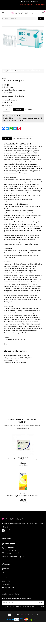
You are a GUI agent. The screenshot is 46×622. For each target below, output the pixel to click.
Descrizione (6, 138)
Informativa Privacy (8, 587)
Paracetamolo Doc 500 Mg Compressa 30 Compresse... (23, 459)
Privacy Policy (6, 581)
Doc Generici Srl (23, 457)
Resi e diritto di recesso (9, 578)
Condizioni (5, 575)
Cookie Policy (6, 584)
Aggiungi (18, 109)
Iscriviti (41, 602)
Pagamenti (5, 572)
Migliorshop (24, 615)
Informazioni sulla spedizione (22, 138)
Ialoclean (4, 78)
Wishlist (30, 109)
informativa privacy (20, 606)
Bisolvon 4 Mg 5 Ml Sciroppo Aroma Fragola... (23, 496)
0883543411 (10, 543)
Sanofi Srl (23, 494)
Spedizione (5, 569)
